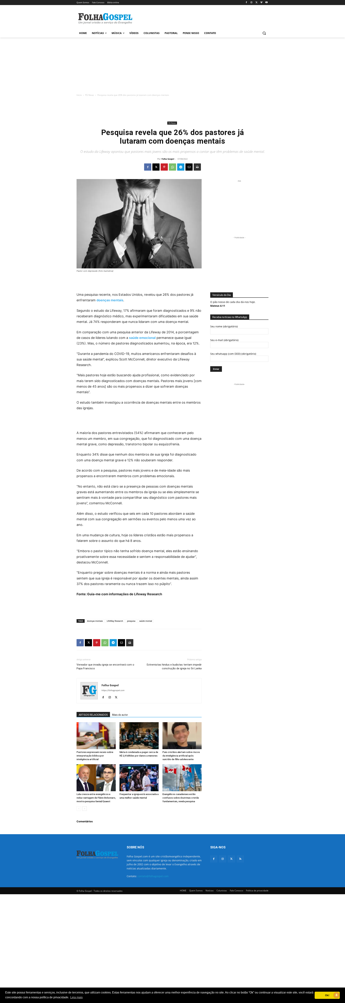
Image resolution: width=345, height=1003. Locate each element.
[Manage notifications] (336, 995)
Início (79, 95)
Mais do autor (120, 714)
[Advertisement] (199, 18)
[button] (264, 33)
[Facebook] (246, 3)
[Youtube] (266, 3)
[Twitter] (231, 858)
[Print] (197, 167)
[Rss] (240, 858)
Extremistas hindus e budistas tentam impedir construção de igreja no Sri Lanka (174, 666)
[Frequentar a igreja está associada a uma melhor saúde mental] (139, 777)
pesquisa (131, 621)
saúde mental (145, 621)
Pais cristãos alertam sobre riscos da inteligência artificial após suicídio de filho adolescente (181, 756)
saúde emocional (142, 338)
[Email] (189, 167)
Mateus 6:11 (217, 305)
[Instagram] (251, 3)
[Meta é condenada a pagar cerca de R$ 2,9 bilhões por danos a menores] (139, 735)
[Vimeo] (261, 3)
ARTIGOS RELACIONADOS (93, 714)
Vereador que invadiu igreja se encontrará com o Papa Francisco (105, 666)
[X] (256, 3)
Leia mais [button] (76, 997)
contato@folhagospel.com (153, 876)
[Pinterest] (164, 167)
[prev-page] (79, 808)
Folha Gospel (168, 158)
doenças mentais (109, 300)
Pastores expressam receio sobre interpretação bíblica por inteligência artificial (95, 756)
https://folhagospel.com (113, 690)
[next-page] (84, 808)
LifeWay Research (115, 621)
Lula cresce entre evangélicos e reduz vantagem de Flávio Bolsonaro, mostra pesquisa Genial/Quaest (96, 798)
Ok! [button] (327, 995)
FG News (89, 95)
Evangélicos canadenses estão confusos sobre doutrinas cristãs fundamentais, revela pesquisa (180, 798)
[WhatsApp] (172, 167)
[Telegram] (180, 167)
